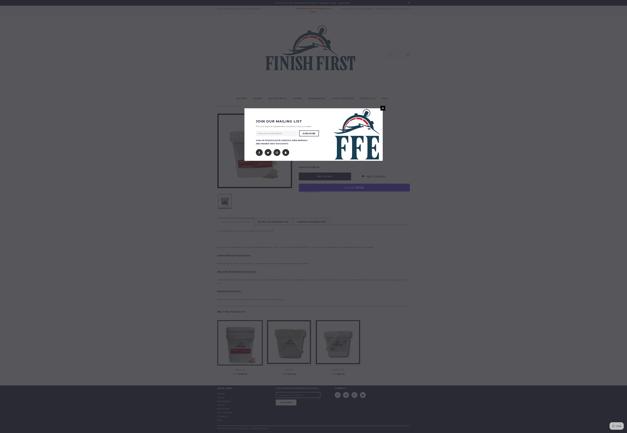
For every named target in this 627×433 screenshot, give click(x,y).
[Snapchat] (285, 152)
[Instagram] (277, 152)
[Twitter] (268, 152)
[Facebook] (259, 152)
